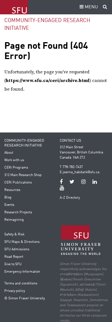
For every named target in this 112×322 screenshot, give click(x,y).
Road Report (13, 257)
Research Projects (18, 212)
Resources (12, 190)
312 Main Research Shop (23, 175)
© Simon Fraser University (24, 298)
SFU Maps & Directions (22, 242)
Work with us (14, 160)
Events (9, 205)
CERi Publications (18, 182)
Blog (7, 197)
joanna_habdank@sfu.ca (81, 172)
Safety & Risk (14, 234)
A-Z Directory (70, 198)
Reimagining (14, 220)
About (8, 153)
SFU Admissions (16, 249)
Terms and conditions (20, 283)
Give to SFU (13, 264)
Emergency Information (22, 272)
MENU (91, 7)
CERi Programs (16, 167)
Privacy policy (14, 291)
